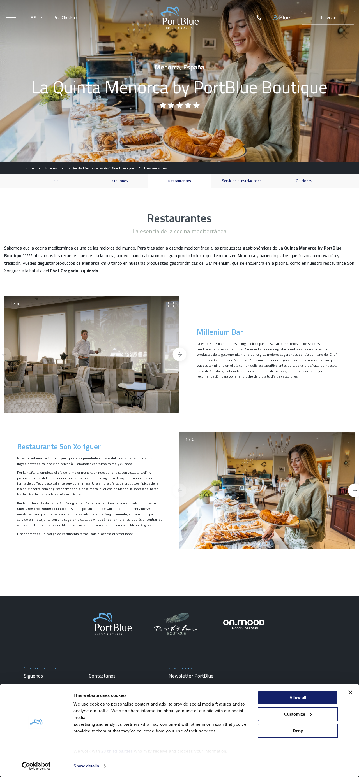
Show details (86, 766)
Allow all (297, 697)
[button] (180, 354)
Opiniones (304, 180)
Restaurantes (179, 180)
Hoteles (50, 168)
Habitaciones (117, 180)
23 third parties (117, 751)
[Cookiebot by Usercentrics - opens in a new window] (36, 766)
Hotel (55, 180)
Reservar (327, 17)
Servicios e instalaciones (242, 180)
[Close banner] (350, 692)
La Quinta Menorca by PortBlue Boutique (100, 168)
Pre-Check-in (65, 17)
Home (29, 168)
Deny (298, 730)
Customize (294, 714)
